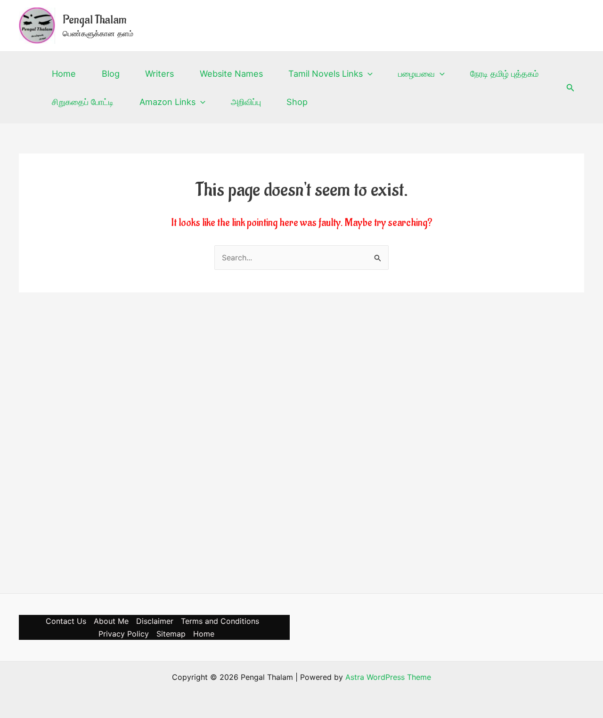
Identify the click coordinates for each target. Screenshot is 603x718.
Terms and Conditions (220, 621)
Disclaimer (154, 621)
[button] (368, 73)
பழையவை (416, 73)
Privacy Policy (123, 633)
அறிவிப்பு (246, 102)
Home (64, 73)
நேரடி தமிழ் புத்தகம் (504, 73)
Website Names (231, 73)
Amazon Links (167, 102)
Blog (110, 73)
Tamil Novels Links (325, 73)
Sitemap (171, 633)
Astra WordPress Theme (388, 677)
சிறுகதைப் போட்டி (83, 102)
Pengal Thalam (94, 20)
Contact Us (66, 621)
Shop (297, 102)
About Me (111, 621)
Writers (159, 73)
